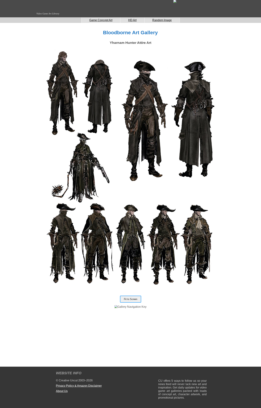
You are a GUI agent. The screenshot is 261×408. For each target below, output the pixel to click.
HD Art (132, 20)
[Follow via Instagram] (171, 373)
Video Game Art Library (47, 13)
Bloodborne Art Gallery (130, 32)
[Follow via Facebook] (182, 373)
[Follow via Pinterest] (204, 373)
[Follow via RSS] (160, 373)
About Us (62, 391)
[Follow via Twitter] (193, 373)
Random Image (162, 20)
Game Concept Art (100, 20)
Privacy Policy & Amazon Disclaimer (79, 385)
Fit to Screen (130, 299)
